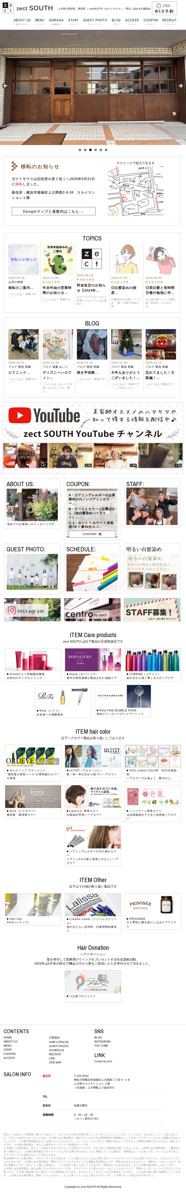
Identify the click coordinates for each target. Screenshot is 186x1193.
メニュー (39, 21)
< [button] (5, 86)
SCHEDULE (56, 1050)
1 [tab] (80, 150)
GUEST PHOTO (59, 1046)
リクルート (169, 21)
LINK (52, 1058)
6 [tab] (106, 150)
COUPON (10, 1053)
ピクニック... (19, 372)
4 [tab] (95, 150)
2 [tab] (85, 150)
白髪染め (56, 21)
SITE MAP (55, 1062)
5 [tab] (101, 150)
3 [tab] (90, 150)
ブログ (116, 21)
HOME (8, 1037)
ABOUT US (10, 1041)
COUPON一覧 (92, 534)
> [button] (180, 86)
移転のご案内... (21, 288)
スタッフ (73, 21)
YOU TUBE (101, 1045)
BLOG (98, 1037)
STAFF (8, 1049)
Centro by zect (103, 1061)
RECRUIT (55, 1054)
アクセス (132, 21)
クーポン (151, 21)
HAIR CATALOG (59, 1042)
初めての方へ (22, 21)
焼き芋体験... (87, 372)
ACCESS (9, 1058)
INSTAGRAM (102, 1041)
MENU (8, 1045)
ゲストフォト (95, 21)
